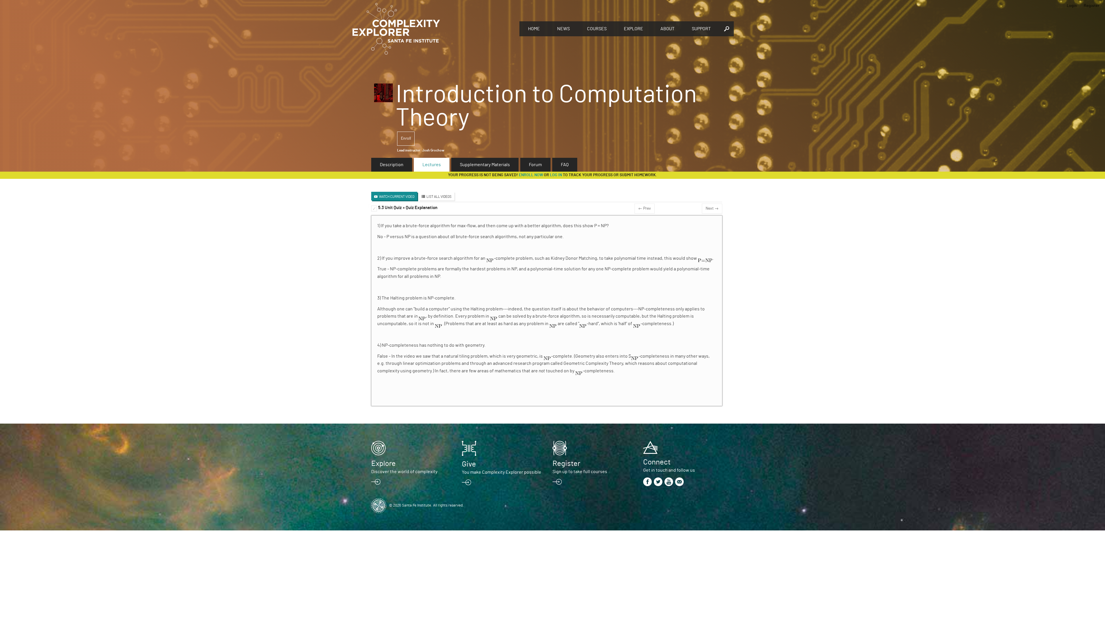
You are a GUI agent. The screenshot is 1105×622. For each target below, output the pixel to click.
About (667, 28)
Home (534, 28)
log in (556, 175)
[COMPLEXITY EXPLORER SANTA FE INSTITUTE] (433, 29)
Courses (597, 28)
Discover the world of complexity (404, 471)
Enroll (406, 138)
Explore (633, 28)
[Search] (726, 28)
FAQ (565, 164)
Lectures (431, 164)
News (563, 28)
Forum (535, 164)
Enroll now (531, 175)
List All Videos (438, 196)
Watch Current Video (396, 196)
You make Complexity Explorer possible (501, 472)
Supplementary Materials (485, 164)
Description (391, 164)
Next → (712, 208)
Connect (656, 462)
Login (1072, 6)
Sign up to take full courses (579, 471)
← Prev (644, 208)
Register (1091, 6)
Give (469, 464)
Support (701, 28)
